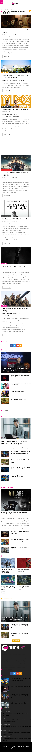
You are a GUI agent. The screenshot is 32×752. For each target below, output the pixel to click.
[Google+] (17, 345)
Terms (28, 746)
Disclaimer (21, 748)
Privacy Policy (11, 748)
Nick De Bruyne (8, 313)
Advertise (21, 746)
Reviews (15, 180)
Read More (6, 56)
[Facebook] (11, 345)
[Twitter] (14, 345)
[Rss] (20, 345)
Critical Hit (5, 746)
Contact (13, 746)
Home (2, 9)
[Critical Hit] (16, 2)
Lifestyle (4, 72)
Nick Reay (6, 34)
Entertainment (16, 37)
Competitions (5, 27)
